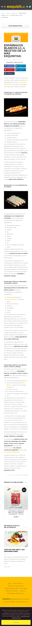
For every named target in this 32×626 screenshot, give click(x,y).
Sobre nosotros (18, 583)
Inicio (9, 583)
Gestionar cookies (16, 617)
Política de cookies (11, 591)
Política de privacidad (11, 588)
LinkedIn (21, 69)
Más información (25, 616)
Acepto (16, 622)
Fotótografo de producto (15, 593)
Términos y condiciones (15, 586)
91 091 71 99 (9, 602)
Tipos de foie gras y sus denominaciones (14, 550)
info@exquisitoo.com (22, 602)
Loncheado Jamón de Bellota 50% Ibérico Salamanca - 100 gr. (16, 512)
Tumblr (9, 73)
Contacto (22, 591)
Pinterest (10, 69)
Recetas (25, 475)
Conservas (19, 475)
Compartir (10, 66)
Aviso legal (23, 588)
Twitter (20, 66)
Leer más (7, 566)
